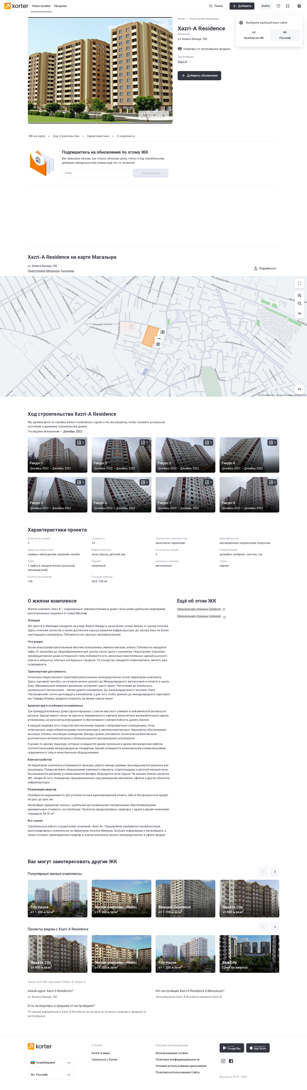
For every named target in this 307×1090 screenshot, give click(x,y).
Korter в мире (101, 1053)
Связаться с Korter (104, 1059)
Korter (181, 18)
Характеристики (98, 136)
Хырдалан (67, 271)
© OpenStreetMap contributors (291, 395)
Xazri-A (182, 61)
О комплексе (126, 136)
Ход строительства (66, 136)
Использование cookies (172, 1053)
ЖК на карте (37, 136)
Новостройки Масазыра (204, 18)
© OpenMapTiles (267, 395)
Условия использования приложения (181, 1066)
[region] (153, 336)
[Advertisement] (153, 216)
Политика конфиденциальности (178, 1059)
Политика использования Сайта (178, 1072)
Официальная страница (199, 609)
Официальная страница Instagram (199, 616)
